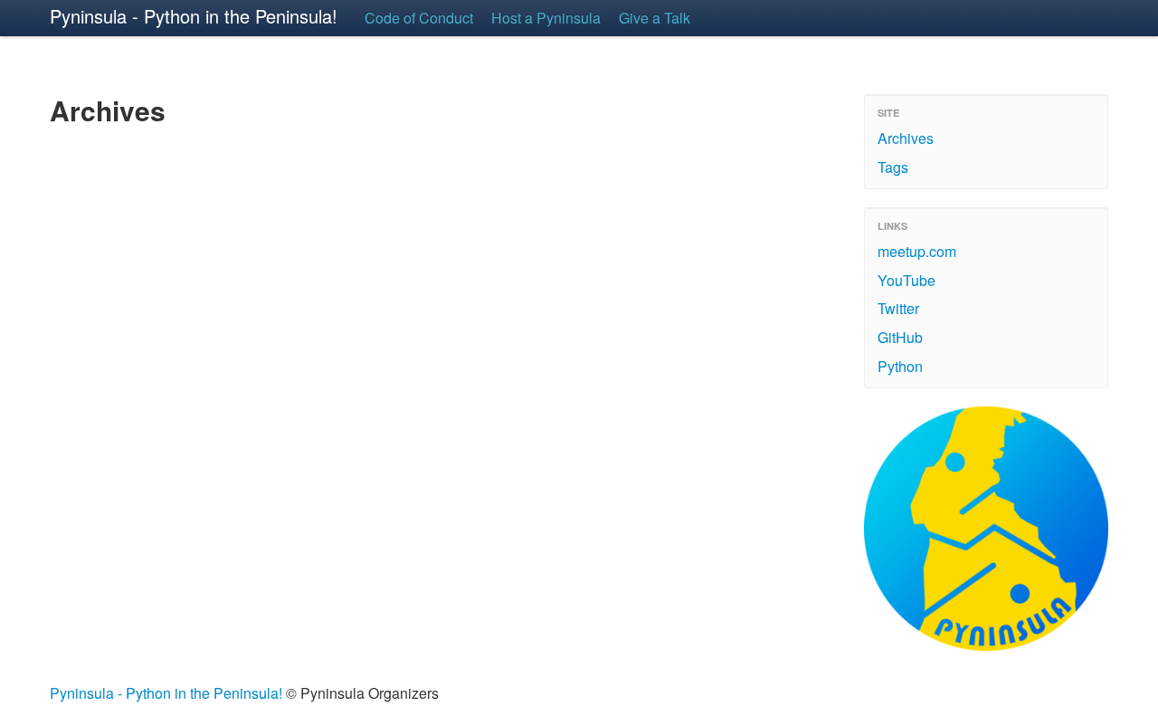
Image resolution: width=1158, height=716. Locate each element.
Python (900, 366)
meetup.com (917, 251)
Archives (906, 138)
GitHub (900, 337)
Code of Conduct (419, 17)
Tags (893, 167)
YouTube (906, 280)
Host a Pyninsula (546, 17)
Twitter (898, 308)
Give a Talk (654, 17)
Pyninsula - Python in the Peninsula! (193, 16)
